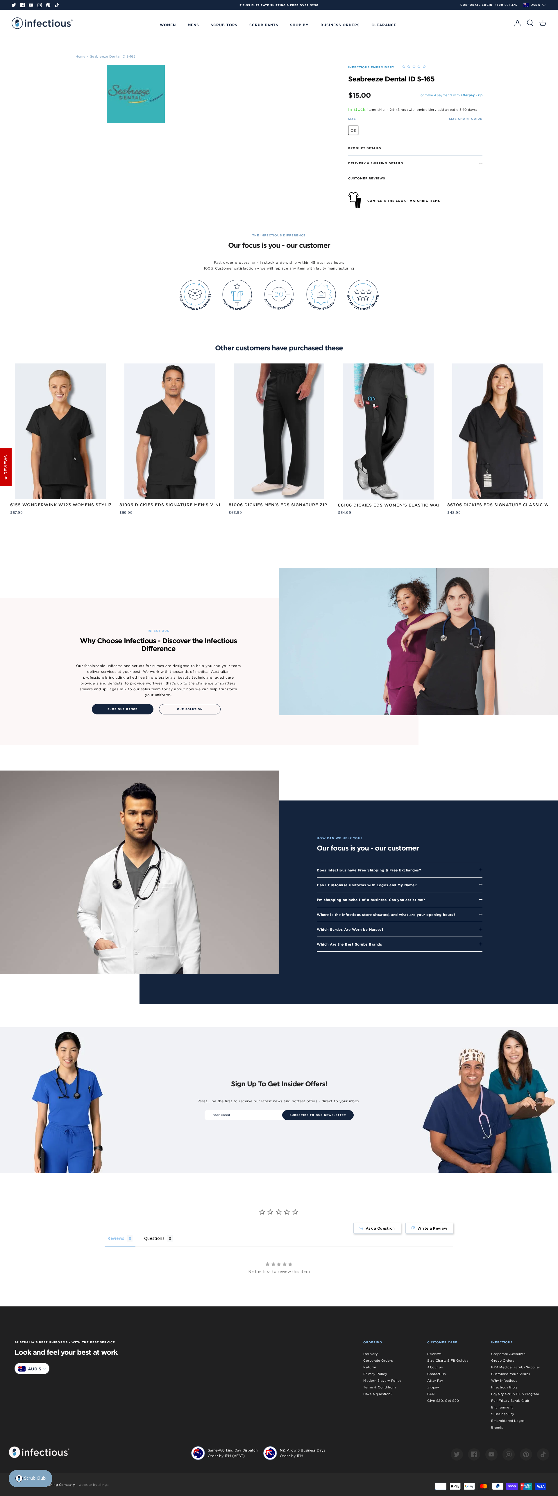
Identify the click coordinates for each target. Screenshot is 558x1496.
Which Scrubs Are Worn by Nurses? (350, 929)
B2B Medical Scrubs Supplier (515, 1367)
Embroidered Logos (508, 1421)
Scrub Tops (224, 24)
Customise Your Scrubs (510, 1374)
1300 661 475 (506, 5)
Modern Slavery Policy (382, 1381)
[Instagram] (39, 5)
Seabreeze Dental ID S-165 (113, 56)
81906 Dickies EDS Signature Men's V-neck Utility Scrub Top (197, 504)
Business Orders (340, 24)
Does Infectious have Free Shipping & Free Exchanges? (369, 870)
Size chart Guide (465, 119)
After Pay (435, 1381)
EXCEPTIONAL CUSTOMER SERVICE (279, 5)
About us (435, 1367)
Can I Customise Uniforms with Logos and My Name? (367, 884)
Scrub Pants (263, 24)
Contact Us (436, 1374)
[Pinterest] (48, 5)
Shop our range (122, 709)
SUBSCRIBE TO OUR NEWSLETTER (318, 1115)
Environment (502, 1407)
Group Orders (502, 1360)
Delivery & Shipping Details (375, 163)
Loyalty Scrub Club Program (515, 1394)
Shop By (299, 24)
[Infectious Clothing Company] (42, 23)
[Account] (517, 23)
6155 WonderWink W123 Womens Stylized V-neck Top (79, 504)
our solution (190, 709)
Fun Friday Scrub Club (510, 1401)
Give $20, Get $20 (443, 1401)
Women (168, 24)
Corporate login (476, 5)
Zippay (433, 1387)
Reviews (434, 1354)
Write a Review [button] (432, 1228)
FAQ (431, 1394)
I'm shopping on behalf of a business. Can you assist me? (371, 899)
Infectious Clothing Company (50, 1485)
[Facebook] (22, 5)
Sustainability (502, 1414)
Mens (193, 24)
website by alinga (94, 1485)
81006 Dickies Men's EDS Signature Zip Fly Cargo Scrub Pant (308, 504)
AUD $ (535, 5)
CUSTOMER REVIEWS (366, 178)
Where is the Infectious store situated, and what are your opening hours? (386, 914)
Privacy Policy (375, 1374)
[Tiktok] (57, 5)
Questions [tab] (154, 1238)
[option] (279, 5)
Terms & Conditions (379, 1387)
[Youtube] (31, 5)
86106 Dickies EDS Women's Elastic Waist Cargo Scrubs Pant (418, 505)
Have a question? (377, 1394)
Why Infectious (504, 1381)
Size (352, 119)
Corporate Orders (378, 1360)
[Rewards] (30, 1478)
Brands (497, 1427)
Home (80, 56)
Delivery (370, 1354)
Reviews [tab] (116, 1238)
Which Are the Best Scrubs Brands (349, 944)
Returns (370, 1367)
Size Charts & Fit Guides (447, 1360)
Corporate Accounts (508, 1354)
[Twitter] (14, 5)
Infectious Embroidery (371, 67)
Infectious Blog (504, 1387)
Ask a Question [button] (380, 1228)
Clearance (383, 24)
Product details (364, 148)
